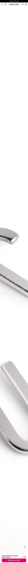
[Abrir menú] (2, 4)
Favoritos (22, 4)
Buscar (5, 4)
